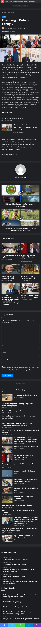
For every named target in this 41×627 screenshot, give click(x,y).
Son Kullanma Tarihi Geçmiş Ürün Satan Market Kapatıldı (25, 481)
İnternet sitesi (6, 360)
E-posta (4, 352)
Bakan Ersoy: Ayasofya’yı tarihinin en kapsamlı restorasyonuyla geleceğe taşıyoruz (18, 424)
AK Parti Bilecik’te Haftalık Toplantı (11, 256)
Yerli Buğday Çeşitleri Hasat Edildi (25, 395)
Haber (12, 12)
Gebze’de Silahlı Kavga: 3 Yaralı (12, 118)
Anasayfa (6, 12)
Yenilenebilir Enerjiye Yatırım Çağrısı (14, 390)
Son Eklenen (20, 384)
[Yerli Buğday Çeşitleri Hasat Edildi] (7, 397)
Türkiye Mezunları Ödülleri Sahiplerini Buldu (17, 505)
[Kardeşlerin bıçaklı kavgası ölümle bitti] (11, 269)
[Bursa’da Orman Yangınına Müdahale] (30, 269)
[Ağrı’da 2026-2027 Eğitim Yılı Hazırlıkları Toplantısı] (30, 288)
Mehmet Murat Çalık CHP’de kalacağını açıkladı (28, 257)
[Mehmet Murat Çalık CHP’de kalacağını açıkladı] (30, 248)
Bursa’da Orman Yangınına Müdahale (28, 277)
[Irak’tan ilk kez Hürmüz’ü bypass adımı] (7, 473)
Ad (3, 345)
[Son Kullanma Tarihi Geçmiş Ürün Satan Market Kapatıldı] (7, 482)
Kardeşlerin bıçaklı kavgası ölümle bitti (8, 277)
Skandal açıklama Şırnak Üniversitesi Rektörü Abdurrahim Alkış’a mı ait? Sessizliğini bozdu (26, 127)
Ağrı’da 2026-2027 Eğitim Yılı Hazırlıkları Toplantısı (30, 296)
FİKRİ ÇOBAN (8, 28)
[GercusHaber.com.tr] (20, 6)
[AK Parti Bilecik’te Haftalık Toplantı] (11, 248)
